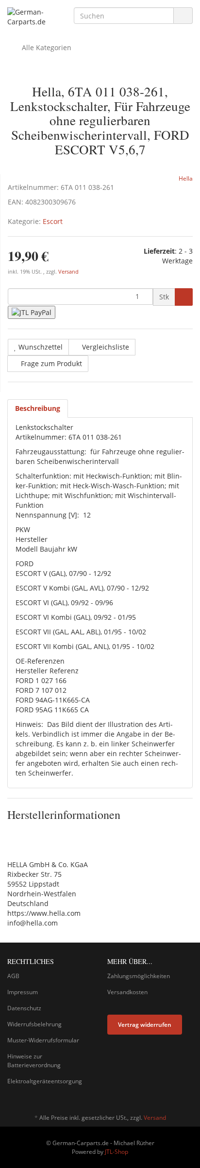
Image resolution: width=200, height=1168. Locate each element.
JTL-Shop (116, 1152)
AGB (13, 976)
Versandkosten (127, 992)
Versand (68, 271)
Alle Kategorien (45, 47)
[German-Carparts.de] (33, 17)
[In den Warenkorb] (184, 297)
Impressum (22, 992)
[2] (31, 312)
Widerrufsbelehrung (34, 1024)
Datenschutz (24, 1008)
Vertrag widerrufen (144, 1024)
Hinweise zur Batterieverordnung (34, 1060)
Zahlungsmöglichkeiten (138, 976)
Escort (53, 221)
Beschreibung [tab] (37, 408)
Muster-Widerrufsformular (43, 1040)
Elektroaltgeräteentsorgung (44, 1081)
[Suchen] (183, 15)
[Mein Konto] (183, 47)
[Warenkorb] (158, 47)
